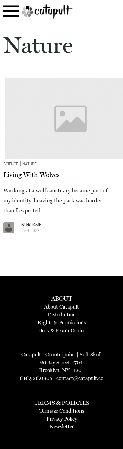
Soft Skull (91, 354)
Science (10, 164)
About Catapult (61, 307)
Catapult (31, 354)
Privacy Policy (61, 419)
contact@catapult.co (79, 378)
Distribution (62, 315)
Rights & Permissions (61, 322)
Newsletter (62, 426)
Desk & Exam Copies (61, 330)
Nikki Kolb (31, 225)
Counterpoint (60, 354)
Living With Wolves (31, 175)
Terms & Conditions (61, 411)
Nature (29, 164)
